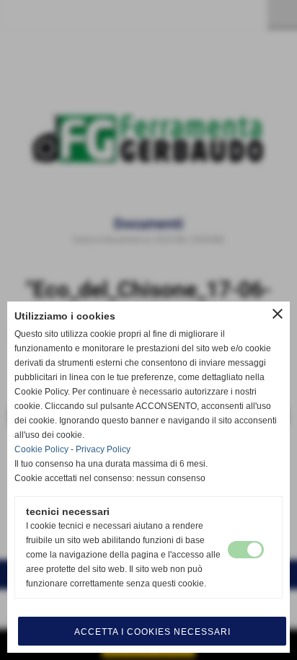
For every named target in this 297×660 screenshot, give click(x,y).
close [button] (277, 313)
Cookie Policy (41, 449)
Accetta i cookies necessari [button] (152, 632)
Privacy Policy (103, 449)
